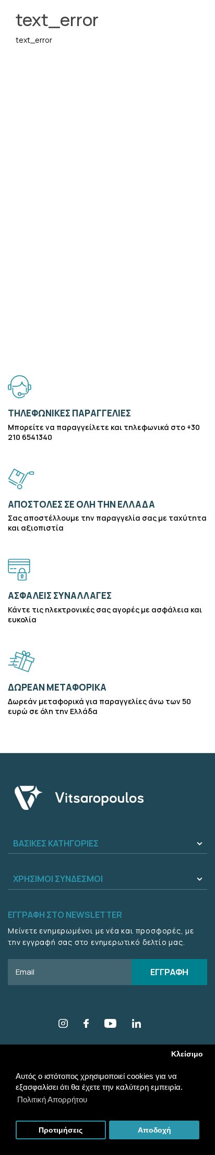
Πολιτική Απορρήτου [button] (52, 1099)
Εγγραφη (169, 972)
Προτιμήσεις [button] (60, 1130)
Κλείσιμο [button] (187, 1054)
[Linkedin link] (136, 1025)
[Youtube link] (110, 1025)
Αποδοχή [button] (154, 1130)
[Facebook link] (86, 1025)
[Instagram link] (63, 1025)
